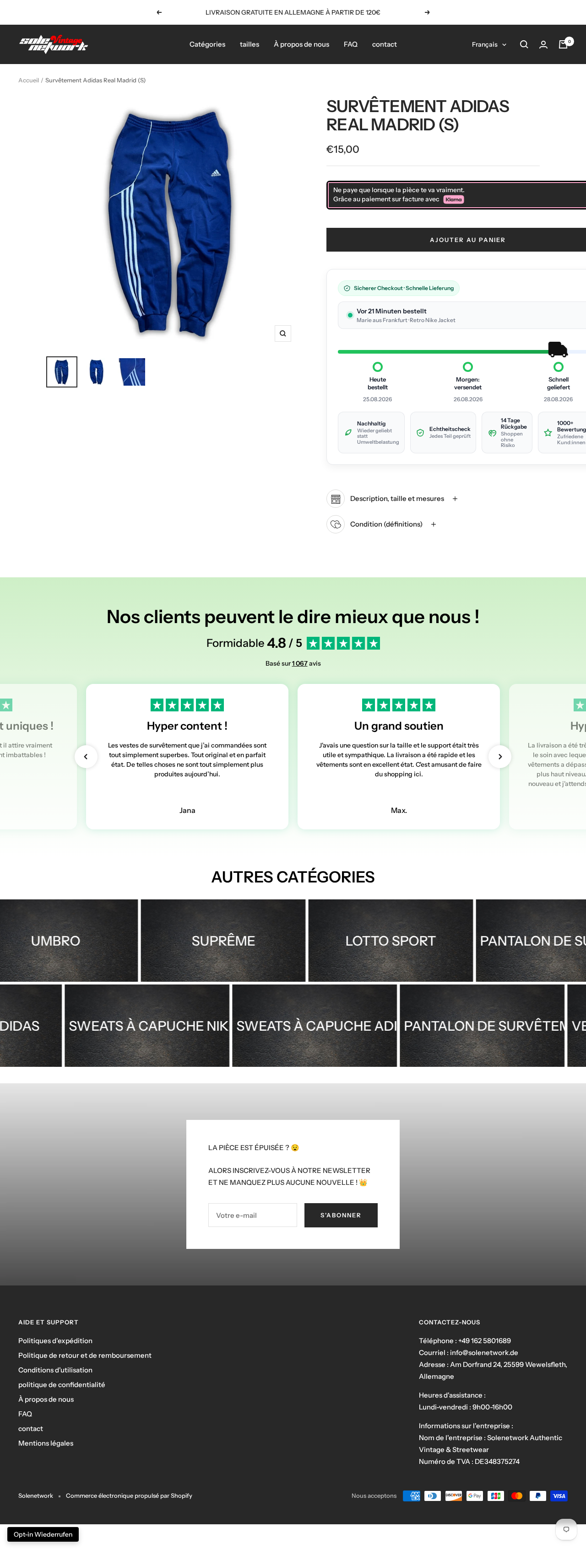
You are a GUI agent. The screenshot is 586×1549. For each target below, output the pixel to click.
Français (485, 44)
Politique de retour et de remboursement (85, 1355)
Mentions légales (45, 1443)
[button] (86, 756)
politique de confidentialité (61, 1384)
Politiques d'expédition (55, 1340)
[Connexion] (543, 44)
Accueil (28, 80)
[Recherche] (524, 44)
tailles (249, 44)
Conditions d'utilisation (55, 1370)
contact (384, 44)
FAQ (351, 44)
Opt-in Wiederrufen (43, 1534)
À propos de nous (301, 44)
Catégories (207, 44)
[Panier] (563, 44)
